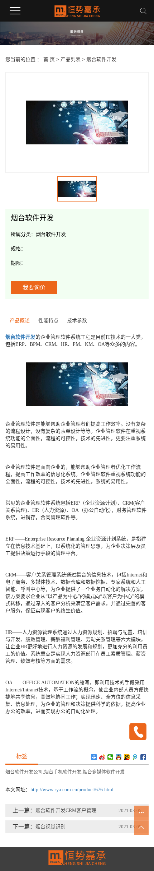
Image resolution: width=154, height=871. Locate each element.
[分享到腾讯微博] (135, 757)
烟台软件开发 (101, 59)
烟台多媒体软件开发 (104, 771)
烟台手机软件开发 (62, 771)
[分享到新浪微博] (102, 757)
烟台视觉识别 (50, 826)
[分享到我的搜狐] (127, 757)
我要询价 (34, 287)
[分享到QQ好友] (119, 757)
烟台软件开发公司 (24, 771)
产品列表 (71, 59)
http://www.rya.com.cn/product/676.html (72, 789)
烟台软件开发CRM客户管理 (65, 810)
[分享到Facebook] (143, 757)
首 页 (49, 59)
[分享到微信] (110, 757)
